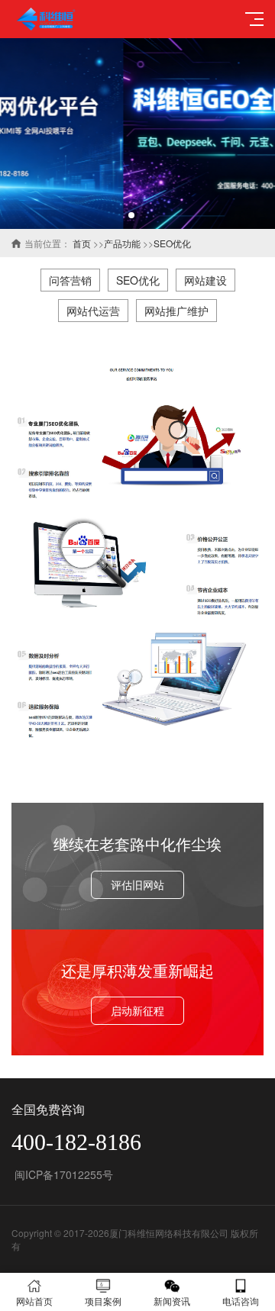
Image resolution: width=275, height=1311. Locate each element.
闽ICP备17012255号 (62, 1174)
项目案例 (103, 1300)
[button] (131, 215)
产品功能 (122, 243)
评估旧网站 (137, 884)
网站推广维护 (176, 310)
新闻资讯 (172, 1300)
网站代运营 (93, 310)
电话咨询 (240, 1300)
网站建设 (205, 280)
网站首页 (34, 1300)
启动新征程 (137, 1010)
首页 (82, 243)
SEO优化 (172, 243)
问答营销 (70, 280)
